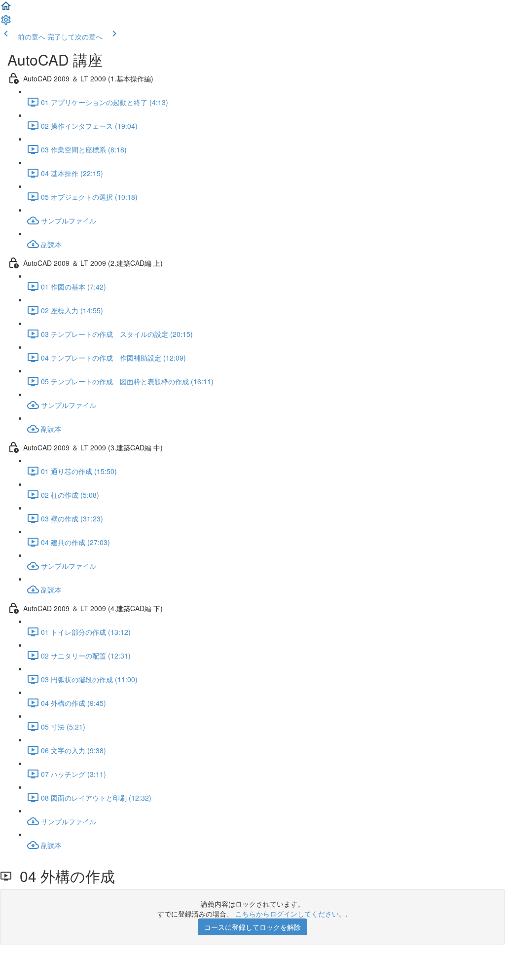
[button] (6, 9)
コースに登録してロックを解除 (252, 927)
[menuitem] (6, 23)
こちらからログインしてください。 (290, 913)
